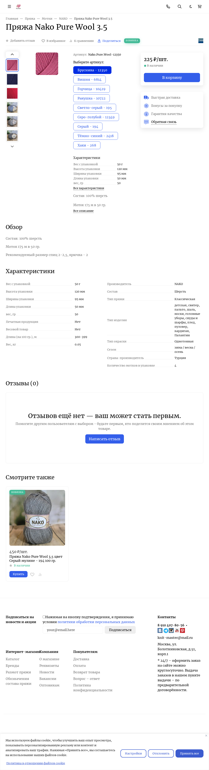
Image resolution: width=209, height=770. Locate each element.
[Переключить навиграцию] (9, 6)
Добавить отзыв (22, 40)
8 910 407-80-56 (171, 625)
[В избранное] (32, 574)
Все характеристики (88, 188)
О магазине (49, 659)
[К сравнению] (40, 574)
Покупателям (85, 651)
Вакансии (47, 679)
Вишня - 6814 (89, 79)
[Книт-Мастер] (18, 6)
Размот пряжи (18, 672)
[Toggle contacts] (168, 6)
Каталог (12, 659)
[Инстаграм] (172, 630)
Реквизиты (49, 666)
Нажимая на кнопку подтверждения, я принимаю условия (89, 619)
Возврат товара (86, 672)
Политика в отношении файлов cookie (35, 763)
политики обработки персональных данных (96, 622)
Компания (48, 651)
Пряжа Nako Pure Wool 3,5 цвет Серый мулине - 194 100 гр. (35, 558)
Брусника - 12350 (92, 70)
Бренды (12, 666)
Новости (46, 672)
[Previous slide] (12, 54)
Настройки (133, 753)
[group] (46, 100)
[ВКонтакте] (160, 630)
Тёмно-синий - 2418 (96, 136)
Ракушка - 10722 (92, 98)
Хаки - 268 (87, 145)
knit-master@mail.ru (175, 638)
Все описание (83, 211)
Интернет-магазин (23, 651)
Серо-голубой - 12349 (96, 117)
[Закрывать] (206, 735)
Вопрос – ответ (86, 679)
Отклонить (160, 753)
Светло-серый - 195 (95, 108)
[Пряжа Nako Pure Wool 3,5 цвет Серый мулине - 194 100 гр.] (37, 518)
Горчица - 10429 (92, 89)
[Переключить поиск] (179, 6)
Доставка (81, 659)
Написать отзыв (104, 439)
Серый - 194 (88, 126)
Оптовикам (49, 685)
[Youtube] (177, 630)
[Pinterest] (183, 630)
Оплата (79, 666)
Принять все (189, 753)
